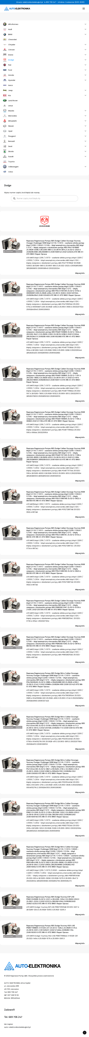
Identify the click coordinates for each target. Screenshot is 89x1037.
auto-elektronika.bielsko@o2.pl (30, 2)
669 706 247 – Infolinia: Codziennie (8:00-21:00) (64, 2)
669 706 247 (15, 1017)
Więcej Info (80, 273)
